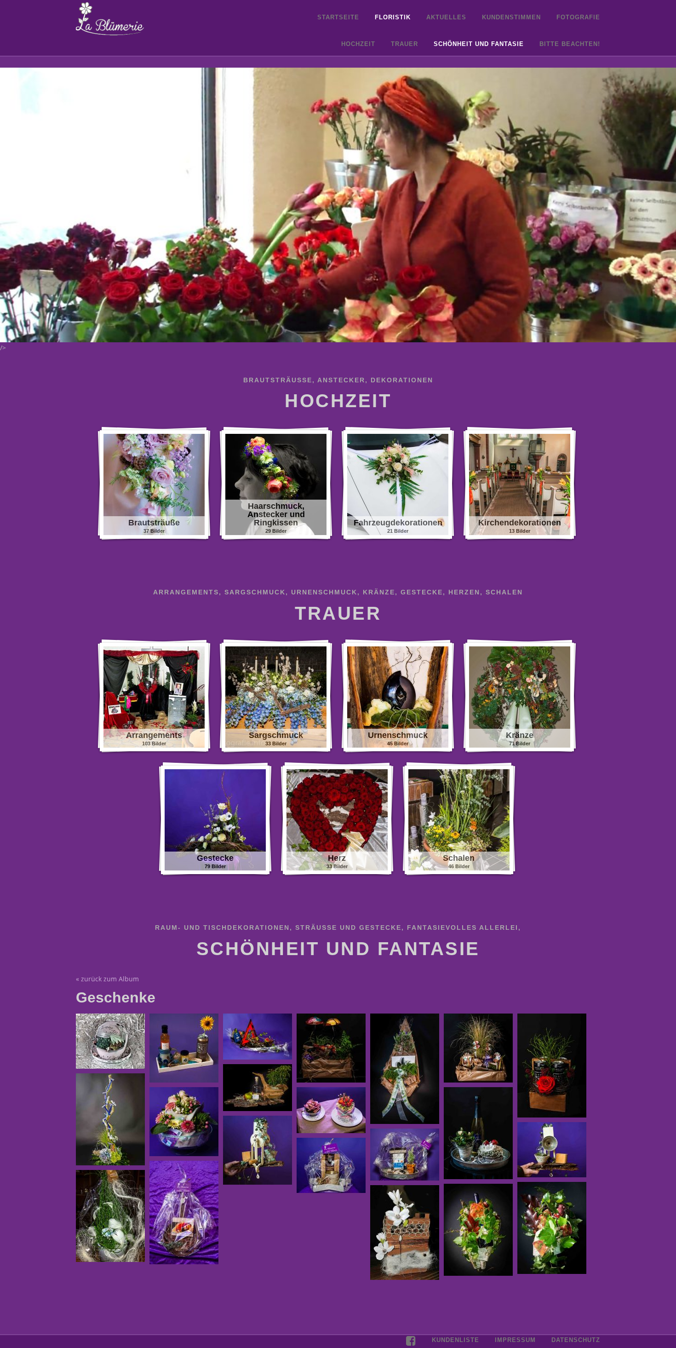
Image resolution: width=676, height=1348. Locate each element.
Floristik (393, 17)
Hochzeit (358, 43)
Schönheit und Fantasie (479, 43)
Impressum (515, 1339)
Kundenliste (455, 1339)
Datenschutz (575, 1339)
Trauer (404, 43)
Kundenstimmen (511, 17)
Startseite (338, 17)
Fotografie (578, 17)
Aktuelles (446, 17)
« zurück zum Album (107, 978)
